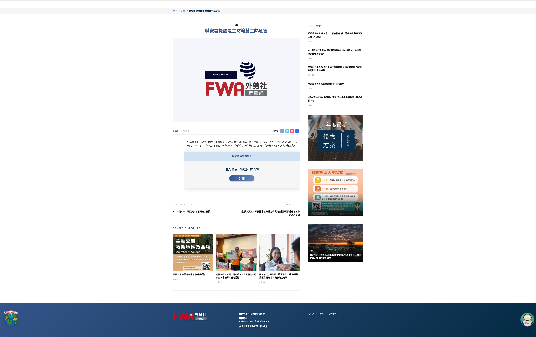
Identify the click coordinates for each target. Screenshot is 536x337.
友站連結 (321, 314)
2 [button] (336, 158)
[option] (335, 138)
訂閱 (242, 178)
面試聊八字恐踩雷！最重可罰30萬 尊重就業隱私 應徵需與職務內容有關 (278, 276)
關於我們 (310, 314)
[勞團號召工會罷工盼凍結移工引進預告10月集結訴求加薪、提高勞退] (236, 252)
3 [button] (338, 158)
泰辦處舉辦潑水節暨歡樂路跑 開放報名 (326, 83)
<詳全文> (290, 145)
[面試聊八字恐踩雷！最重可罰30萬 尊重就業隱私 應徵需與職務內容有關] (279, 252)
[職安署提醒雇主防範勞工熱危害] (236, 79)
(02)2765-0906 (262, 321)
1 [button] (333, 158)
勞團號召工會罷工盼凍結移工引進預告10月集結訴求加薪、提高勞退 (236, 276)
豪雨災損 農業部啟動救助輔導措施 (189, 274)
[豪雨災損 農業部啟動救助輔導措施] (193, 252)
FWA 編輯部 (184, 131)
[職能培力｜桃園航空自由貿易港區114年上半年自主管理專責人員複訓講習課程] (335, 242)
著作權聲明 (333, 314)
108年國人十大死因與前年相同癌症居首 (191, 211)
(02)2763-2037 (246, 321)
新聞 (183, 11)
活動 (311, 251)
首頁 (175, 11)
